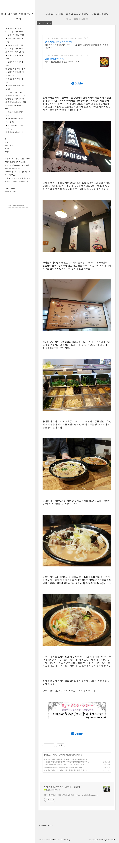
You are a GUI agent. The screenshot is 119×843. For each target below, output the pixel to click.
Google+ (69, 840)
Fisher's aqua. (10, 188)
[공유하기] (49, 745)
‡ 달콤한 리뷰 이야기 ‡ (15, 132)
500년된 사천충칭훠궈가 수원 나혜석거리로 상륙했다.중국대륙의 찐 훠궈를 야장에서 (76, 46)
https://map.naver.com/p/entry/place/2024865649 (64, 38)
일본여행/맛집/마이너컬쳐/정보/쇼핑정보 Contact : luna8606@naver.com (71, 795)
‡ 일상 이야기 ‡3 (13, 28)
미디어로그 (9, 145)
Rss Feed (42, 840)
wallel (113, 840)
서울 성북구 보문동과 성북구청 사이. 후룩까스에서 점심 (63, 767)
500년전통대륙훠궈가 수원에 (58, 42)
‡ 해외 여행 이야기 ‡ (14, 52)
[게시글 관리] (52, 745)
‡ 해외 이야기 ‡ (15, 45)
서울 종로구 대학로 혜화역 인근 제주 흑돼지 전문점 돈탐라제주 (65, 762)
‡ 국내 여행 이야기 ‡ (14, 49)
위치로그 (8, 149)
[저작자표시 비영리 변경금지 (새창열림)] (68, 745)
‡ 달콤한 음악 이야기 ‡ (14, 99)
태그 (6, 142)
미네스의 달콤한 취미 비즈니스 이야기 (62, 787)
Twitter (50, 840)
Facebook (56, 840)
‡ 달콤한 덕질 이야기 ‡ (15, 95)
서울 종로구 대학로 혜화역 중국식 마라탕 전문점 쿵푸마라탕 (76, 14)
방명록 (7, 152)
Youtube (63, 840)
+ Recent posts (46, 825)
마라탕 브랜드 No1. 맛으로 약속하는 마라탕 (63, 62)
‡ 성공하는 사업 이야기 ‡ (15, 69)
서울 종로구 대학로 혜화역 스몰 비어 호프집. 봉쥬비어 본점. (64, 759)
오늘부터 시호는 (11, 191)
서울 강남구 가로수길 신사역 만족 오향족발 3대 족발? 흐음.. (64, 770)
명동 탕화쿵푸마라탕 (54, 58)
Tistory (99, 840)
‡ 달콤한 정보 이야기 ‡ (15, 102)
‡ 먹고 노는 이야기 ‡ (14, 32)
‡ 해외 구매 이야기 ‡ (13, 92)
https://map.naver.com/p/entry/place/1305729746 (64, 55)
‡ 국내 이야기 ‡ (15, 35)
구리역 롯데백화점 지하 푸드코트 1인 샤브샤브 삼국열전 (63, 765)
